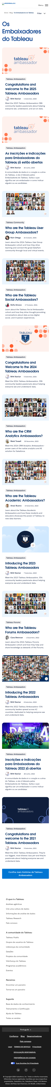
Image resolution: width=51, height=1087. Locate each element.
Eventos (9, 970)
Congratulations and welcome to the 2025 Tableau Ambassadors (22, 88)
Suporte (10, 999)
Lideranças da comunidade (18, 947)
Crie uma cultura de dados (17, 909)
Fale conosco (11, 923)
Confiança (13, 1036)
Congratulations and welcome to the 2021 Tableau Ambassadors (22, 838)
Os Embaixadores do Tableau (24, 13)
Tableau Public (12, 937)
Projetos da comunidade (17, 956)
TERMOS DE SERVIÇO (22, 1047)
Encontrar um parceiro (16, 985)
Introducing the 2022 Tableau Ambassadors (22, 694)
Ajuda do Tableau (13, 1013)
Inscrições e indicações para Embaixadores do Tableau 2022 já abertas (23, 764)
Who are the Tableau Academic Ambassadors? (25, 498)
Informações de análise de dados (20, 913)
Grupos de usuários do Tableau (19, 942)
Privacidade (36, 1047)
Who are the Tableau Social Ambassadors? (21, 297)
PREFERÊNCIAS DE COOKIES (25, 1058)
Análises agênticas (14, 904)
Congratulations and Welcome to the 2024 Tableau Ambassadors (22, 366)
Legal (10, 1047)
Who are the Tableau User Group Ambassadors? (24, 230)
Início (6, 13)
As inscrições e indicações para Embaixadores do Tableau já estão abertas (25, 157)
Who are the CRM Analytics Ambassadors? (24, 433)
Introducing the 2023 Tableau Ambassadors (22, 565)
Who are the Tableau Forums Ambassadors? (22, 630)
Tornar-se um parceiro (15, 989)
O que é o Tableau (15, 899)
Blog (11, 13)
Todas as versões (13, 1018)
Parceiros (10, 980)
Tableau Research (13, 918)
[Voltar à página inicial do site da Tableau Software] (11, 2)
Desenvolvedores (34, 1036)
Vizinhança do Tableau (16, 961)
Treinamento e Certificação (18, 1009)
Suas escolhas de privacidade (27, 1063)
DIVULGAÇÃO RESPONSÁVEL (25, 1052)
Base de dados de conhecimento (20, 1004)
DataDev (9, 951)
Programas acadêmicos (16, 966)
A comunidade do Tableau (19, 932)
